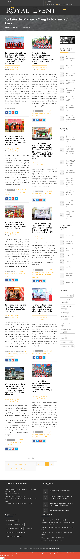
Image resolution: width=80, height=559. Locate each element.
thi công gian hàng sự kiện (43, 353)
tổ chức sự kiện (11, 108)
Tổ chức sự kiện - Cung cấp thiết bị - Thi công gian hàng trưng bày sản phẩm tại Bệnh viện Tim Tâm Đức (42, 309)
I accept (2, 558)
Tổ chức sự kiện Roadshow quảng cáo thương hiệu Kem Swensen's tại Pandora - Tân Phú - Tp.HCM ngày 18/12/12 (42, 386)
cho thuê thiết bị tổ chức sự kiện (41, 272)
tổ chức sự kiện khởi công (66, 331)
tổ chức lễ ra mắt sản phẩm (66, 337)
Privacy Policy (10, 555)
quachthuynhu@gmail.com (65, 4)
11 (16, 469)
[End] (32, 468)
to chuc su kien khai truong (66, 301)
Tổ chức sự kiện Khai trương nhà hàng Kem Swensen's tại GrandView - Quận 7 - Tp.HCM (15, 225)
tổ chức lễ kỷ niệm (67, 346)
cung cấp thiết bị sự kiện (67, 324)
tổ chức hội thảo (20, 440)
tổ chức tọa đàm (17, 442)
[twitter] (8, 2)
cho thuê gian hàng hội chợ (39, 193)
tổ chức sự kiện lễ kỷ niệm (66, 307)
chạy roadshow (44, 437)
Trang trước (18, 464)
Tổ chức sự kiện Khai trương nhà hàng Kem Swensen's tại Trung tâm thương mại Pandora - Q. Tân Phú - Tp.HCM (15, 140)
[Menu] (64, 10)
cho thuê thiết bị (48, 191)
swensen (46, 111)
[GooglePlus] (11, 2)
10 (11, 469)
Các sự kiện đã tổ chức (13, 68)
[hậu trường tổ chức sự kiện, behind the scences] (67, 40)
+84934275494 (50, 4)
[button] (47, 1)
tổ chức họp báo (20, 351)
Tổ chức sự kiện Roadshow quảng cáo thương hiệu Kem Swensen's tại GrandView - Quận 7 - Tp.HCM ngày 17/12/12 (43, 58)
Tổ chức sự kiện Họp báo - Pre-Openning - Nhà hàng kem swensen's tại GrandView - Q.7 (15, 308)
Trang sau (24, 469)
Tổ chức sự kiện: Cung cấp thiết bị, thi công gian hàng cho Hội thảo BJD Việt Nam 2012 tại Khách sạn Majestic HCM (43, 227)
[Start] (9, 464)
